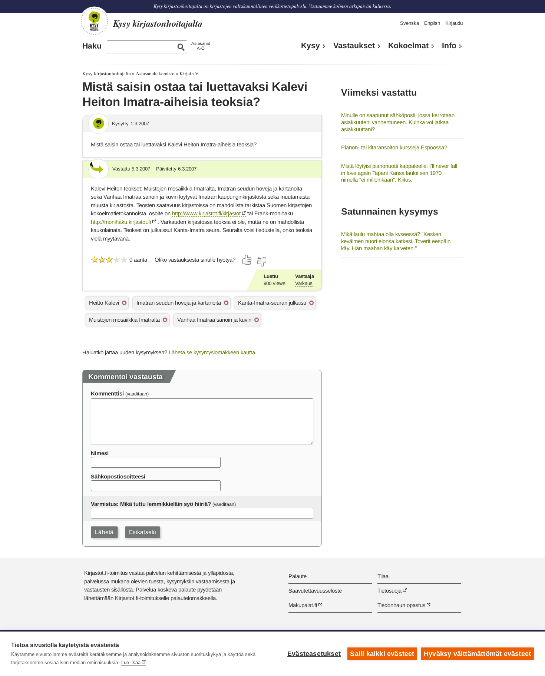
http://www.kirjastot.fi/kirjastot (206, 213)
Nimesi (100, 453)
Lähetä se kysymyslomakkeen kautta (212, 352)
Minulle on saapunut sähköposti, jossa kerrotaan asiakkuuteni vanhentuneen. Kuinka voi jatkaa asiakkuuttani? (398, 122)
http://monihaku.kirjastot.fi (121, 222)
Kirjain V (189, 73)
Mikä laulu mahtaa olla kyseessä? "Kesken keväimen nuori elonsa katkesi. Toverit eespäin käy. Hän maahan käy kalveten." (395, 241)
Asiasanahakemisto (155, 73)
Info (449, 45)
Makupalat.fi (302, 605)
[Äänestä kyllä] (247, 260)
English (432, 23)
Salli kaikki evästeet (382, 653)
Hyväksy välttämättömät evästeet (477, 653)
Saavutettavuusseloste (315, 590)
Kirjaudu (454, 23)
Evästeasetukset (314, 653)
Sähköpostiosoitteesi (118, 476)
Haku (92, 46)
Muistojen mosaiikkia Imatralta (124, 320)
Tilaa (383, 576)
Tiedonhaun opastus (401, 605)
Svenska (409, 23)
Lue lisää (131, 662)
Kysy (310, 45)
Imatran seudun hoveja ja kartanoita (178, 302)
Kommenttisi (107, 393)
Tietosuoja (389, 590)
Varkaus (304, 283)
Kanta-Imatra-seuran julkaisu (272, 302)
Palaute (297, 576)
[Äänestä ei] (261, 261)
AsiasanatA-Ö (200, 45)
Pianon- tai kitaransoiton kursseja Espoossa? (394, 147)
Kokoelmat (408, 45)
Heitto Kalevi (104, 302)
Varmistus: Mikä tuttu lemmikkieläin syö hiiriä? (151, 504)
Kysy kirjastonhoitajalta (106, 73)
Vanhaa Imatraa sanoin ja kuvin (214, 320)
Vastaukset (354, 45)
